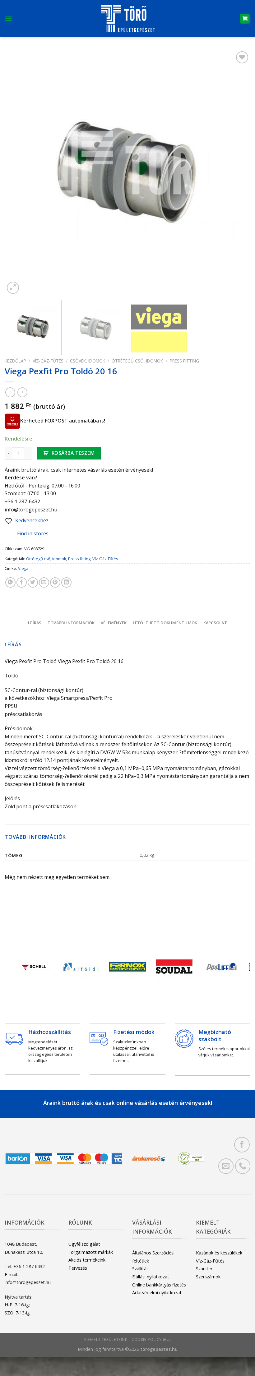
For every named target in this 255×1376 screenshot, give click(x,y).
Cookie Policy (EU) (151, 1339)
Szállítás (140, 1269)
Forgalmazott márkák (90, 1252)
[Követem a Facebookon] (241, 1144)
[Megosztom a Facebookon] (21, 582)
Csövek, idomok (87, 361)
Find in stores (33, 533)
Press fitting (184, 361)
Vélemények (114, 623)
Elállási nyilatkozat (150, 1277)
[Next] (237, 172)
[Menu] (8, 18)
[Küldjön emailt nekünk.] (226, 1166)
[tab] (34, 623)
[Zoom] (13, 288)
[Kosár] (245, 19)
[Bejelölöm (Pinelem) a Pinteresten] (55, 582)
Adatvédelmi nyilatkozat (157, 1292)
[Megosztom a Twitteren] (33, 582)
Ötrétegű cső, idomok (137, 361)
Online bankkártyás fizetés (159, 1285)
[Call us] (242, 1166)
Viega (23, 568)
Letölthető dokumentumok (165, 623)
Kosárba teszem (73, 453)
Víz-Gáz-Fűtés (48, 361)
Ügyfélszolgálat (84, 1244)
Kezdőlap (15, 361)
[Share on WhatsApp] (10, 582)
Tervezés (77, 1268)
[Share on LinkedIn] (66, 582)
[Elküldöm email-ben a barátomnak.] (44, 582)
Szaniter (204, 1269)
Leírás (35, 623)
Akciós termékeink (86, 1260)
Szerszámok (208, 1277)
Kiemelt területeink (106, 1339)
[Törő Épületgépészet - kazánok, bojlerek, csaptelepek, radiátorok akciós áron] (127, 18)
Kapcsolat (215, 623)
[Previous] (17, 172)
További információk (71, 623)
